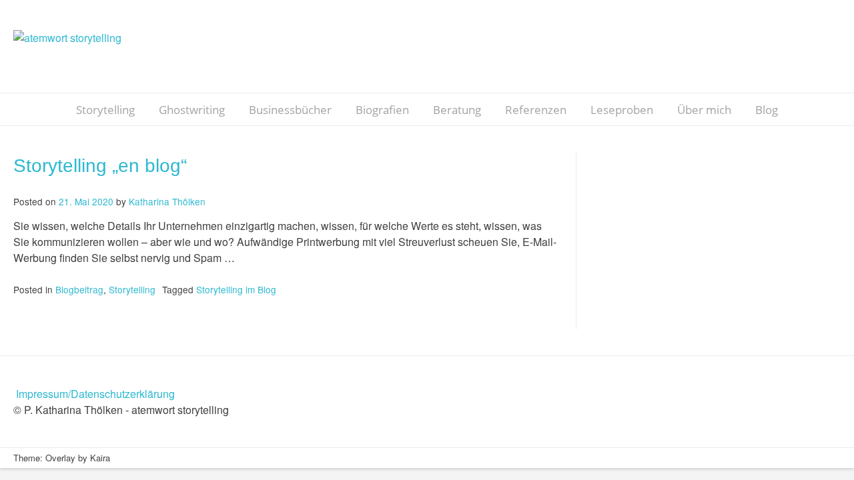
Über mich (704, 109)
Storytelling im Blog (236, 289)
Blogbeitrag (79, 289)
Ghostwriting (192, 109)
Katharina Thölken (167, 201)
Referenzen (535, 109)
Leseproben (621, 109)
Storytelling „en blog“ (100, 165)
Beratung (457, 109)
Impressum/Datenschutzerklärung (95, 393)
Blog (766, 109)
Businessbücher (290, 109)
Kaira (100, 457)
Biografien (382, 109)
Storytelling (105, 109)
